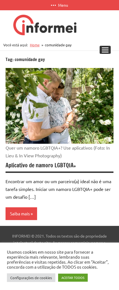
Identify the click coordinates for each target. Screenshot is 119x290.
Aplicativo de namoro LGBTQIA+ (41, 165)
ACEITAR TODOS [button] (72, 277)
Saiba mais (20, 213)
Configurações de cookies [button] (31, 277)
